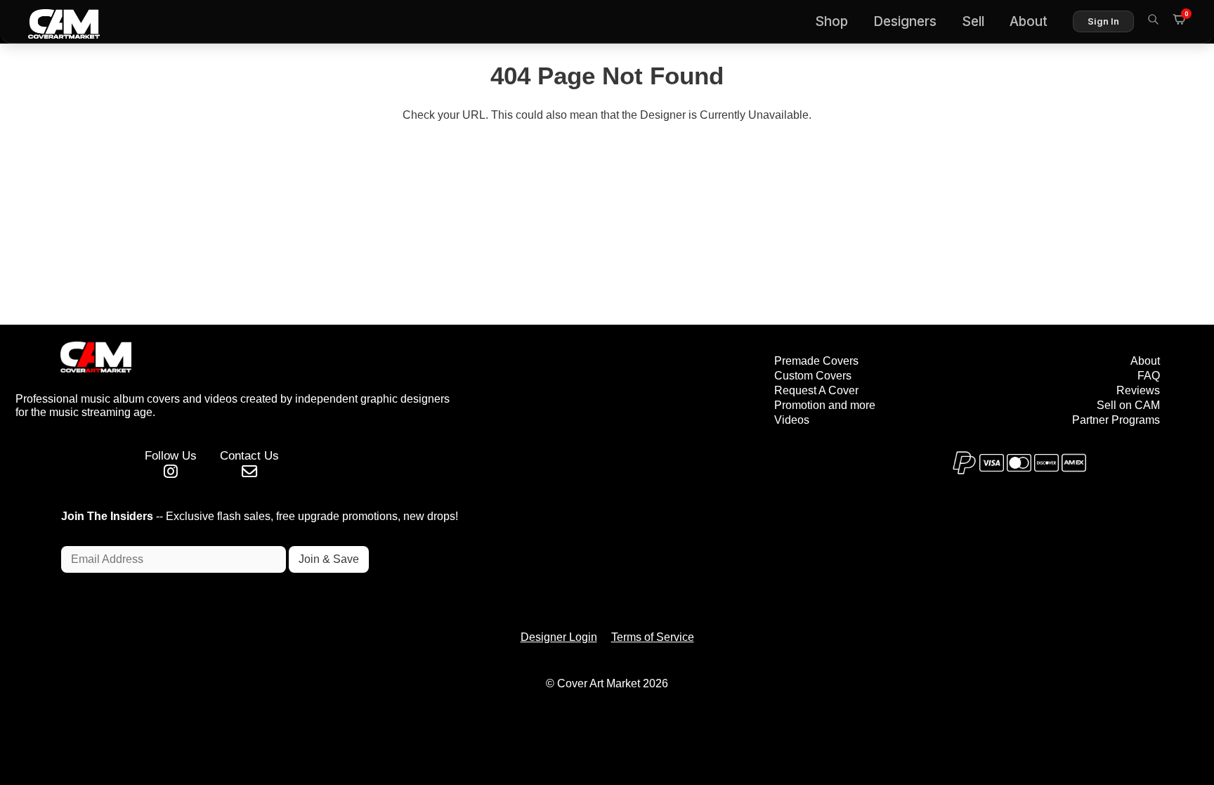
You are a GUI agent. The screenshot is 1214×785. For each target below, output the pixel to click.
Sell (973, 21)
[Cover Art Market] (53, 22)
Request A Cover (816, 390)
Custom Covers (812, 376)
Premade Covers (816, 361)
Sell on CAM (1128, 405)
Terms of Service (652, 637)
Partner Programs (1116, 420)
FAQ (1148, 376)
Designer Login (559, 637)
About (1028, 21)
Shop (831, 21)
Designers (904, 21)
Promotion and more (824, 405)
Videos (791, 420)
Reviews (1138, 390)
